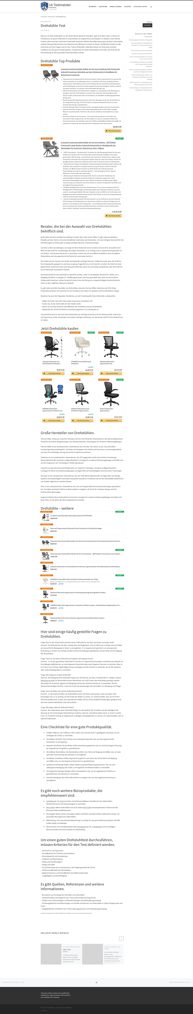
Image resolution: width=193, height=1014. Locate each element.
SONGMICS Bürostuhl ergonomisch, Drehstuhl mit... (52, 410)
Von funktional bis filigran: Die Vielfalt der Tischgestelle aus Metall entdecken (141, 64)
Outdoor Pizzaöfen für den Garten (142, 54)
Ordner (72, 814)
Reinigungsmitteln (48, 680)
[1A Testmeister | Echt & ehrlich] (44, 6)
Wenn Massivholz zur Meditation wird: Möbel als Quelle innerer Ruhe (141, 83)
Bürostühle (50, 807)
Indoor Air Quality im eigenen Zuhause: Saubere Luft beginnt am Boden (140, 71)
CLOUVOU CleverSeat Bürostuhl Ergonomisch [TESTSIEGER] (71, 516)
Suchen (149, 22)
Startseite (44, 17)
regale (52, 814)
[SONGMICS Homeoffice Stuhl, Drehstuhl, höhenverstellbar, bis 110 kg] (82, 347)
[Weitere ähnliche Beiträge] (121, 939)
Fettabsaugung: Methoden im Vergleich (140, 40)
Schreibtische (51, 801)
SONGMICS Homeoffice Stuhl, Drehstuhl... (81, 363)
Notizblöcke (81, 827)
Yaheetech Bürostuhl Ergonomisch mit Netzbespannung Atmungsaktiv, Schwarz (78, 593)
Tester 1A (46, 30)
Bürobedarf (51, 17)
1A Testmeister (50, 1007)
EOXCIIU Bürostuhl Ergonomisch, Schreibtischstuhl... (106, 410)
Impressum (44, 1010)
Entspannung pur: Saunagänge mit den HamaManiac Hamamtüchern (140, 89)
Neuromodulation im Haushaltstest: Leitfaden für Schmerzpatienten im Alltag (141, 45)
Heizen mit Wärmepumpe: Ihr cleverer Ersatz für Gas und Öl (141, 58)
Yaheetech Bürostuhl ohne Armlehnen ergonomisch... (80, 410)
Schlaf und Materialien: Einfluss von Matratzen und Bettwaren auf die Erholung (141, 77)
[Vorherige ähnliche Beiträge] (116, 939)
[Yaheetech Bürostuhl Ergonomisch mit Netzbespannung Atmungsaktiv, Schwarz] (111, 347)
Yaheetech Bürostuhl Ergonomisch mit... (107, 363)
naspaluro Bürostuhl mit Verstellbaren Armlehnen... (51, 363)
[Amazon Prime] (90, 367)
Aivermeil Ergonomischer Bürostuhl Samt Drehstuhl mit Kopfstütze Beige (76, 528)
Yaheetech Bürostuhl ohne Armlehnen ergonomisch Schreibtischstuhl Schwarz (77, 618)
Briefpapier (98, 827)
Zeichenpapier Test (112, 946)
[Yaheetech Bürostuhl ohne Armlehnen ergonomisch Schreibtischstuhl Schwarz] (82, 394)
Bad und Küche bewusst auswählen (141, 50)
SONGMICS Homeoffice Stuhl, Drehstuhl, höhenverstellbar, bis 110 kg (74, 579)
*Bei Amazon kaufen (114, 131)
